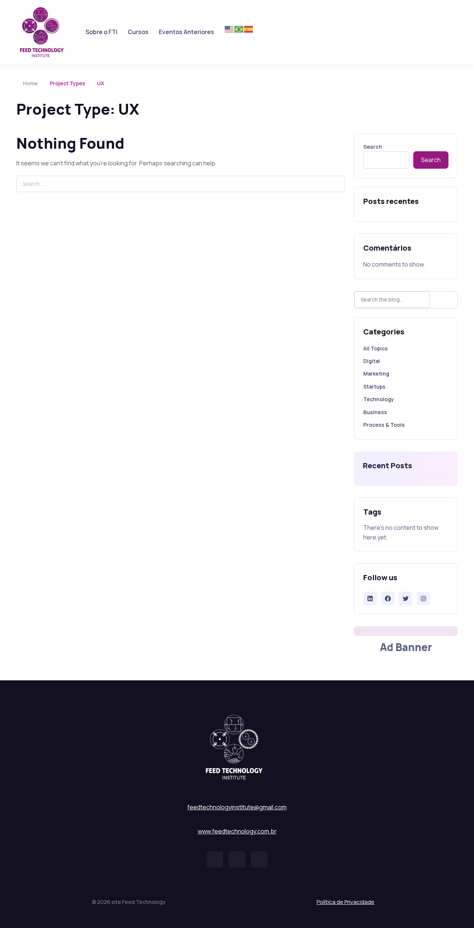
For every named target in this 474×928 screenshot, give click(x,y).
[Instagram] (423, 598)
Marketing (376, 373)
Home (30, 83)
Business (375, 412)
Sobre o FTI (101, 32)
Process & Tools (384, 424)
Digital (371, 360)
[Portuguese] (239, 29)
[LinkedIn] (370, 598)
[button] (215, 859)
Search (372, 146)
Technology (378, 399)
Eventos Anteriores (186, 32)
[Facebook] (387, 598)
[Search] (445, 299)
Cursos (138, 32)
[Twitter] (405, 598)
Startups (374, 386)
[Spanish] (249, 29)
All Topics (375, 348)
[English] (229, 29)
